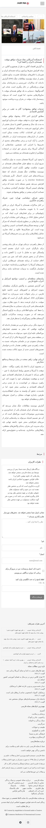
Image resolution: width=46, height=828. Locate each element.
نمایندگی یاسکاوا (37, 794)
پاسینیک (13, 785)
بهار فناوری (40, 788)
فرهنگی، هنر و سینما (37, 734)
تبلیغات (22, 785)
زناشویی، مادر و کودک (36, 717)
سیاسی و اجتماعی (27, 16)
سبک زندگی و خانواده (37, 721)
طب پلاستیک (14, 788)
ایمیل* (41, 554)
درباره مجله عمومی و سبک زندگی (18, 780)
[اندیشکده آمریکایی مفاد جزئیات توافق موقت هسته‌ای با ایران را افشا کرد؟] (23, 31)
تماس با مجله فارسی (36, 783)
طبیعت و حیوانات (38, 727)
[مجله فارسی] (23, 3)
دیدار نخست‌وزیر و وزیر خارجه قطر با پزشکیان (27, 686)
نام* (42, 541)
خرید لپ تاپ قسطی (36, 791)
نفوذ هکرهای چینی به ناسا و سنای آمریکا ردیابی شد (25, 671)
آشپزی (42, 711)
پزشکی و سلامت (38, 714)
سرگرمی (41, 724)
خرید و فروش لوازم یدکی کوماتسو (13, 647)
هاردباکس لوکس (18, 791)
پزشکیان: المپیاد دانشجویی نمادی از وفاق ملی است (25, 693)
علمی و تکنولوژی (38, 730)
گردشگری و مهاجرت (37, 737)
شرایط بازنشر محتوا (36, 785)
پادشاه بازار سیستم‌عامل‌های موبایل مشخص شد (27, 699)
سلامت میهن (27, 788)
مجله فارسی (39, 780)
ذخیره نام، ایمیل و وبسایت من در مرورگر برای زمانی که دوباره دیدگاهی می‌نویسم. (23, 571)
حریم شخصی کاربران (16, 783)
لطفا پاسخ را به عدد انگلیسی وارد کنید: (29, 579)
